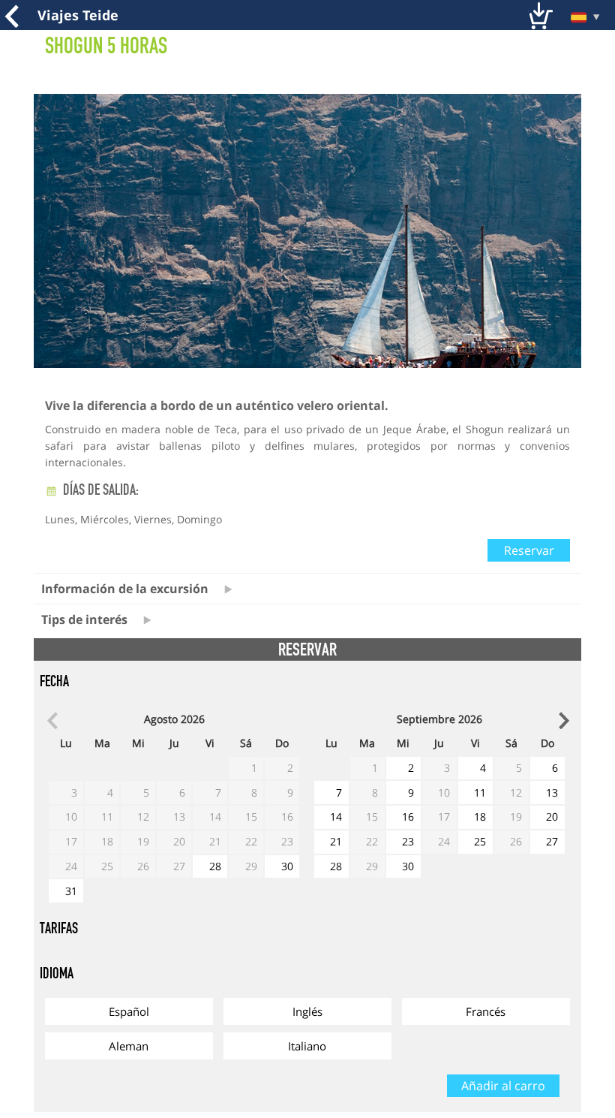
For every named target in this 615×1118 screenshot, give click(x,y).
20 (552, 816)
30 (287, 866)
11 (480, 792)
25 (480, 841)
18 (480, 816)
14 (336, 816)
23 (408, 841)
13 (552, 792)
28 (215, 866)
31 (71, 891)
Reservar (529, 550)
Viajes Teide (78, 15)
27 (552, 841)
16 (408, 816)
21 (336, 841)
